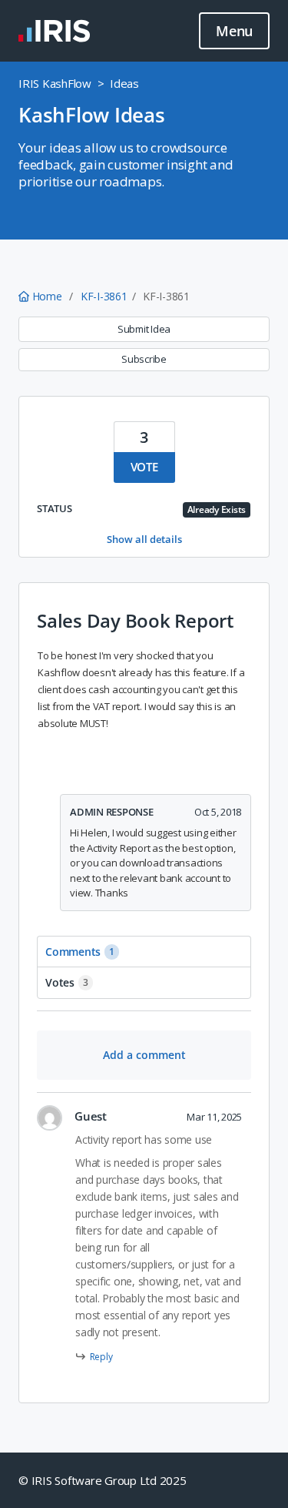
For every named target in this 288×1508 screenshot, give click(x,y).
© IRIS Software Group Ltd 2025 (102, 1480)
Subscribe (144, 359)
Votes (66, 982)
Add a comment (144, 1054)
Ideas (124, 83)
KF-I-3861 (104, 296)
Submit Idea (144, 329)
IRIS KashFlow (54, 83)
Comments (79, 951)
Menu (234, 31)
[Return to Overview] (54, 30)
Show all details (144, 539)
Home (47, 296)
